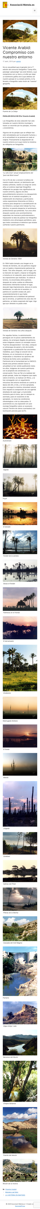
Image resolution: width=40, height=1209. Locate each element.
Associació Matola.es (22, 4)
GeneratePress (20, 1206)
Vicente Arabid (10, 1189)
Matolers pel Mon (11, 1192)
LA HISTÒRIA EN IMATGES (15, 1195)
